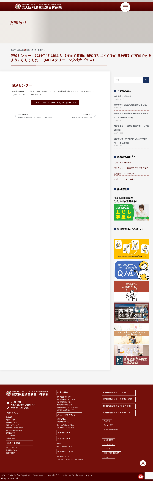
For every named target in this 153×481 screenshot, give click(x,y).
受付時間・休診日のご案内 (66, 399)
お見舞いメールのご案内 (65, 428)
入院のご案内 (61, 419)
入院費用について (63, 422)
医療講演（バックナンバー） (126, 173)
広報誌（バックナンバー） (125, 179)
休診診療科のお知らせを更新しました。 (131, 104)
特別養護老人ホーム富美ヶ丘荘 (117, 399)
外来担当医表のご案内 (64, 402)
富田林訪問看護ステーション (116, 412)
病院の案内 (12, 412)
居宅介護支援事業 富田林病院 (117, 406)
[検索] (146, 80)
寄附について (10, 433)
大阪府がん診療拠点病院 (14, 428)
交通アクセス (13, 442)
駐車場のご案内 (11, 450)
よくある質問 (10, 435)
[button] (132, 249)
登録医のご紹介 (65, 451)
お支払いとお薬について (65, 410)
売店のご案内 (10, 438)
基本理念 (9, 417)
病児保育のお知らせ (122, 96)
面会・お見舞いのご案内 (65, 425)
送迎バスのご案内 (12, 447)
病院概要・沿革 (11, 422)
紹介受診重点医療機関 (14, 430)
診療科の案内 (64, 432)
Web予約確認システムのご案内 (67, 407)
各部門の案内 (64, 438)
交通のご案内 (10, 453)
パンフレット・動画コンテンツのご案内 (131, 168)
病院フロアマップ (12, 425)
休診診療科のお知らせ (64, 405)
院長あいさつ (10, 420)
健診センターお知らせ (35, 49)
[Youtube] (141, 476)
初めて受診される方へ (64, 397)
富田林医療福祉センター (114, 392)
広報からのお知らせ (122, 162)
